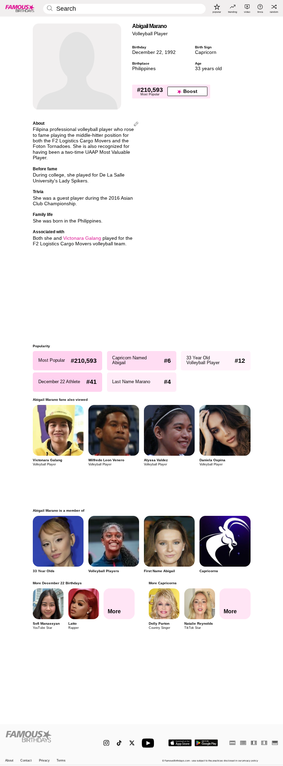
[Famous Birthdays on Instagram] (106, 743)
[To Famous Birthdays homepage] (20, 8)
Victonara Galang (82, 238)
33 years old (208, 68)
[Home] (46, 739)
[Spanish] (232, 743)
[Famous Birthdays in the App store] (180, 742)
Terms (61, 760)
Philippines (144, 68)
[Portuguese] (243, 743)
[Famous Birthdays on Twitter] (132, 743)
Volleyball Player (150, 33)
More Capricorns (162, 583)
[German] (275, 743)
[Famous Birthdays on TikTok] (119, 743)
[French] (254, 743)
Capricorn (205, 52)
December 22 (147, 52)
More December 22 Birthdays (57, 583)
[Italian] (264, 743)
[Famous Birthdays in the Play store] (206, 742)
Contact (26, 760)
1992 (170, 52)
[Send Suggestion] (136, 124)
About (9, 760)
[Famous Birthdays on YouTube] (149, 743)
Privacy (44, 760)
